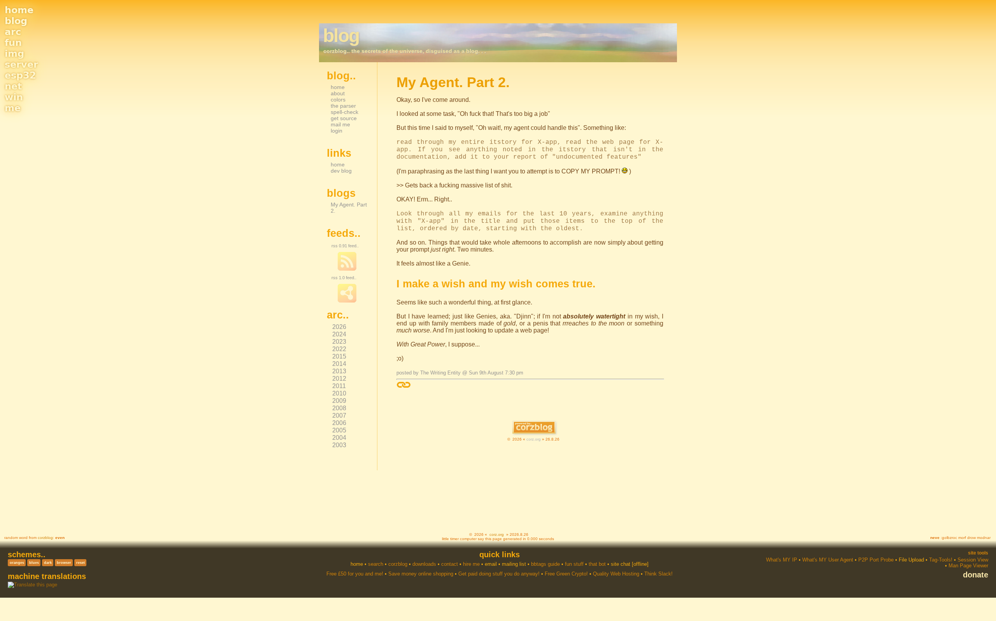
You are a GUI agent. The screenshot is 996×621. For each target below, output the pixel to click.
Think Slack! (658, 574)
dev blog (341, 171)
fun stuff (574, 564)
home (19, 10)
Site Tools (978, 553)
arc (13, 31)
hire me (471, 564)
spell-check (344, 112)
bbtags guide (545, 564)
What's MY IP (781, 560)
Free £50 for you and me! (354, 574)
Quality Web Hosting (616, 574)
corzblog (45, 537)
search (375, 564)
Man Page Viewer (968, 566)
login (336, 131)
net (13, 86)
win (14, 97)
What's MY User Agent (827, 560)
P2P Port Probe (876, 560)
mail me (340, 124)
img (14, 53)
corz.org (533, 439)
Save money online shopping (420, 574)
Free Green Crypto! (566, 574)
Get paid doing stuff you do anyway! (499, 574)
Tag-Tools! (940, 560)
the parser (343, 106)
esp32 (20, 75)
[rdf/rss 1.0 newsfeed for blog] (347, 301)
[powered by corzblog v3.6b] (534, 428)
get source (344, 118)
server (21, 64)
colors (338, 99)
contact (449, 564)
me (13, 108)
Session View (972, 560)
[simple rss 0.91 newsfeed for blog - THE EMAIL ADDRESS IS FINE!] (347, 269)
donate (975, 574)
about (338, 93)
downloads (424, 564)
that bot (597, 564)
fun (13, 42)
